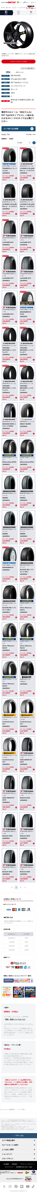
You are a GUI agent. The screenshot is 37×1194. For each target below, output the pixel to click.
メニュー (14, 7)
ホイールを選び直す (27, 68)
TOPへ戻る (19, 1135)
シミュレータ (21, 7)
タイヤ (3, 7)
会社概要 (6, 1164)
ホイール (8, 7)
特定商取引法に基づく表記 (24, 1167)
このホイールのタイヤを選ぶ (18, 61)
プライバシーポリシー (27, 1164)
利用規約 (14, 1164)
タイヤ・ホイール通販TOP (7, 1109)
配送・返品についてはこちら (15, 1019)
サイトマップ (9, 1167)
